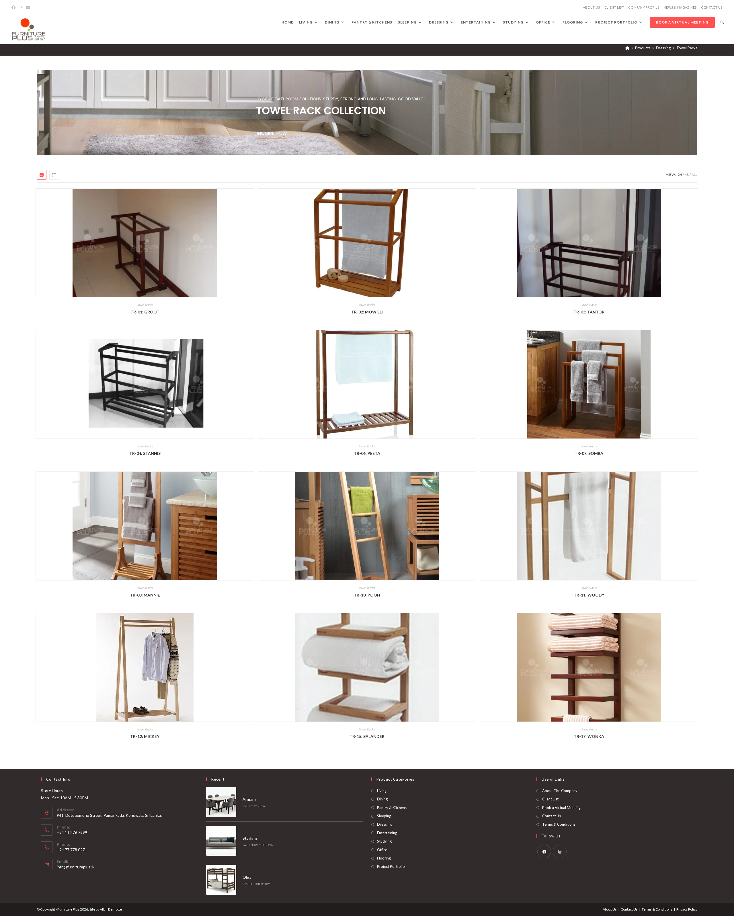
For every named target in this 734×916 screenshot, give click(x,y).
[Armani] (221, 802)
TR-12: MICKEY (144, 736)
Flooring (384, 858)
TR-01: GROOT (144, 311)
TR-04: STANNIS (145, 453)
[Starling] (221, 841)
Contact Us (551, 816)
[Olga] (221, 880)
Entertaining (387, 833)
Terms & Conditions (558, 824)
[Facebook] (14, 7)
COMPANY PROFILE (643, 7)
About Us (610, 909)
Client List (550, 799)
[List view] (54, 175)
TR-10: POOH (367, 595)
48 (687, 174)
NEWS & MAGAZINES (680, 7)
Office (382, 849)
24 (680, 174)
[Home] (627, 48)
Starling (250, 838)
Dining (382, 799)
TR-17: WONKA (589, 736)
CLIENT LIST (614, 7)
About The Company (559, 790)
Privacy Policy (686, 909)
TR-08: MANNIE (145, 595)
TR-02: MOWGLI (367, 311)
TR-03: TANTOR (588, 311)
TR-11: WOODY (589, 595)
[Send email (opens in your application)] (28, 7)
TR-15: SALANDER (367, 736)
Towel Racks (686, 48)
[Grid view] (41, 175)
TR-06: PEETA (367, 453)
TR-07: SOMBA (589, 453)
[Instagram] (20, 7)
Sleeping (384, 816)
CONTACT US (712, 7)
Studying (384, 841)
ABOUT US (591, 7)
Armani (249, 799)
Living (381, 790)
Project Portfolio (391, 866)
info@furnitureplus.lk (75, 866)
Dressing (384, 824)
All (694, 174)
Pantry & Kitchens (392, 807)
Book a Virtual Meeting (561, 807)
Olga (247, 877)
